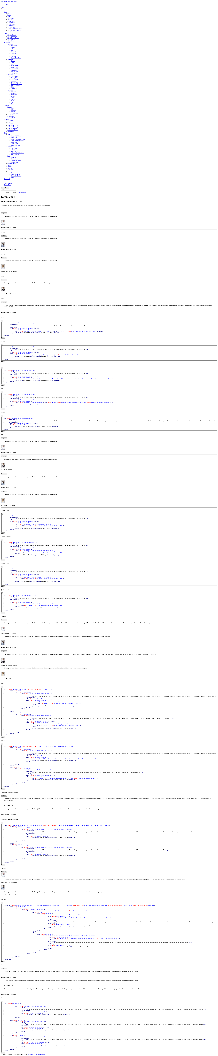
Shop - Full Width (16, 136)
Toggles (13, 47)
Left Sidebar (14, 150)
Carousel (13, 53)
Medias (13, 96)
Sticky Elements (15, 85)
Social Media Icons (16, 58)
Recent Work (14, 113)
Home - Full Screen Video (14, 28)
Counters (13, 81)
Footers (9, 107)
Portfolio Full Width (12, 130)
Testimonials (14, 68)
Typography (14, 70)
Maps (12, 97)
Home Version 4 (11, 25)
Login (2, 7)
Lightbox (13, 56)
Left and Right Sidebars (17, 153)
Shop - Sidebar (15, 137)
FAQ (8, 171)
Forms (12, 102)
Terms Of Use (31, 1054)
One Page (10, 32)
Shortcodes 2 (10, 59)
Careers (9, 168)
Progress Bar (14, 79)
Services (9, 166)
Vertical (13, 117)
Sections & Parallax (16, 82)
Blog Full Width (11, 35)
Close (2, 337)
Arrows (13, 99)
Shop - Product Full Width (18, 139)
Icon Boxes (14, 51)
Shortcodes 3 (10, 74)
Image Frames (14, 65)
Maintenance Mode (16, 160)
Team (8, 165)
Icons (12, 50)
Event (9, 15)
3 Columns (10, 122)
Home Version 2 (11, 22)
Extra (8, 156)
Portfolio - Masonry (12, 127)
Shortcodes (7, 42)
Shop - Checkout (15, 145)
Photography (10, 18)
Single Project (11, 131)
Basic (12, 108)
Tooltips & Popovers (16, 84)
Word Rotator (14, 73)
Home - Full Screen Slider (14, 30)
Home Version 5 (11, 27)
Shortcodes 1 (10, 44)
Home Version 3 (11, 24)
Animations (14, 94)
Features (6, 105)
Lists (12, 64)
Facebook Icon (8, 182)
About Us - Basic (15, 174)
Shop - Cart (14, 142)
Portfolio (6, 119)
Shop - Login (14, 143)
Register (6, 4)
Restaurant (10, 19)
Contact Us (7, 179)
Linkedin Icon (8, 183)
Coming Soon (14, 159)
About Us (10, 173)
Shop (8, 134)
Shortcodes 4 (10, 90)
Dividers (13, 93)
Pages (5, 133)
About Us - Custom (16, 176)
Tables (12, 87)
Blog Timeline (11, 39)
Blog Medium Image (13, 38)
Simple (13, 111)
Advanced (13, 110)
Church (9, 13)
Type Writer (14, 88)
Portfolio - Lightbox (12, 125)
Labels (12, 62)
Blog (5, 33)
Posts (12, 104)
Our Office (10, 169)
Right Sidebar (14, 151)
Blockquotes (14, 71)
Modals (13, 55)
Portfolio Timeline (12, 128)
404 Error (13, 157)
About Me (13, 177)
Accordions (14, 45)
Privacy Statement (40, 1054)
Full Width (14, 148)
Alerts (12, 100)
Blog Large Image (12, 36)
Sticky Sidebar (15, 154)
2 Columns (10, 120)
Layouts (9, 146)
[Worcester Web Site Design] (9, 1)
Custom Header (11, 163)
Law (8, 16)
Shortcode (3, 213)
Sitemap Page (14, 162)
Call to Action (14, 76)
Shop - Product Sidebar (17, 140)
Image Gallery (15, 67)
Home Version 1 (11, 21)
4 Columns (10, 123)
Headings (13, 91)
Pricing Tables (15, 77)
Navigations (10, 116)
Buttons (13, 61)
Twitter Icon (7, 185)
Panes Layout (11, 114)
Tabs (12, 48)
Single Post (10, 41)
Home (5, 12)
